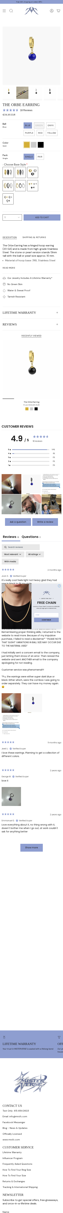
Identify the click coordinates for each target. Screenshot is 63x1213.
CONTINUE (46, 620)
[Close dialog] (59, 586)
